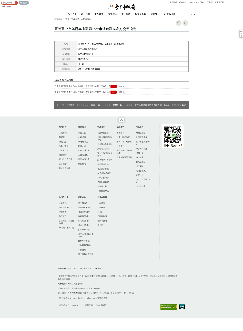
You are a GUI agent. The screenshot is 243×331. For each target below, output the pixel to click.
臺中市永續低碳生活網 (85, 235)
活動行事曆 (63, 146)
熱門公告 (72, 14)
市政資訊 (99, 14)
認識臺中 (112, 14)
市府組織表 (83, 142)
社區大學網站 (84, 225)
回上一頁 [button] (185, 23)
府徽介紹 (82, 146)
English (191, 2)
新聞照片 (63, 137)
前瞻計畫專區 (103, 191)
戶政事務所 (102, 216)
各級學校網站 (84, 212)
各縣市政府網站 (85, 207)
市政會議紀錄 (103, 133)
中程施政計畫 (103, 164)
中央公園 (82, 250)
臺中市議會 (83, 203)
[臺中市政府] (121, 7)
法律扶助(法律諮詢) (143, 180)
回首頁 (210, 2)
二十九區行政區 (123, 137)
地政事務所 (102, 221)
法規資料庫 (140, 186)
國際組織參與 (103, 182)
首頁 (67, 19)
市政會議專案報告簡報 (105, 138)
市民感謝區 (83, 155)
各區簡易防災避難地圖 (66, 222)
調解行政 (140, 175)
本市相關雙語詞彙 (124, 157)
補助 (9, 6)
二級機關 (101, 207)
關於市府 (85, 14)
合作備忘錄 (86, 19)
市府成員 (82, 137)
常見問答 (173, 2)
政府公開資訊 (64, 168)
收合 (121, 120)
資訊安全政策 (85, 268)
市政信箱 (96, 288)
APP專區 (140, 157)
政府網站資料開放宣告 (67, 268)
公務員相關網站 (85, 245)
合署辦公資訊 (141, 149)
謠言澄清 (63, 164)
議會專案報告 (103, 149)
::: (1, 1)
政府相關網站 (84, 216)
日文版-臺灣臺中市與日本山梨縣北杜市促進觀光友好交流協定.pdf (82, 86)
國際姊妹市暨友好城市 (124, 151)
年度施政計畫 (103, 169)
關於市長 (82, 133)
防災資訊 (63, 216)
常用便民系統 (141, 137)
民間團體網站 (84, 221)
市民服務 (125, 14)
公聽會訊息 (63, 150)
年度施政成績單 (104, 173)
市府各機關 (169, 14)
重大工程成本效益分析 (105, 154)
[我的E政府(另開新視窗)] (182, 307)
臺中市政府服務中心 (143, 143)
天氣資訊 (63, 203)
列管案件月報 (103, 178)
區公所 (100, 212)
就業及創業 (140, 162)
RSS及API (200, 2)
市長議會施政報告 (105, 144)
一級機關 (101, 203)
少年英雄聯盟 (84, 229)
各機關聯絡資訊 (65, 284)
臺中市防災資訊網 (85, 254)
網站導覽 (183, 2)
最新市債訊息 (84, 159)
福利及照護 (140, 133)
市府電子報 (219, 2)
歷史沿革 (120, 133)
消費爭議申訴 (141, 171)
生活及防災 (140, 14)
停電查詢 (63, 212)
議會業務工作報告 (105, 160)
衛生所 (100, 225)
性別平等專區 (84, 241)
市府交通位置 (84, 150)
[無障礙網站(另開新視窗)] (168, 307)
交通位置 (95, 276)
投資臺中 (120, 146)
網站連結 (155, 14)
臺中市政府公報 (65, 159)
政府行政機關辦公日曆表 (78, 293)
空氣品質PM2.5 (65, 207)
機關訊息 (63, 142)
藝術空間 (82, 164)
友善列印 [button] (178, 23)
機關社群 (140, 153)
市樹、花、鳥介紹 (124, 142)
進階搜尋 (24, 3)
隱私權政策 (99, 268)
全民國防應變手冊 (66, 228)
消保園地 (140, 166)
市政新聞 (63, 133)
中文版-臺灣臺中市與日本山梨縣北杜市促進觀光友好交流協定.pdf (82, 92)
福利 (4, 6)
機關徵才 (63, 155)
